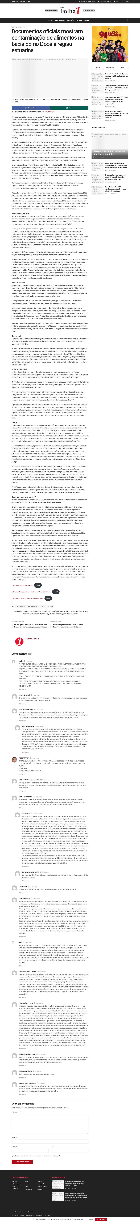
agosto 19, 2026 (111, 182)
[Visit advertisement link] (110, 44)
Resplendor (41, 1184)
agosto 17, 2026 (111, 194)
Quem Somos (15, 1)
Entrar (126, 1)
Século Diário (49, 112)
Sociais (87, 20)
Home (50, 20)
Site (53, 1147)
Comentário (16, 1112)
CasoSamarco (20, 606)
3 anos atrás (29, 661)
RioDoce (50, 606)
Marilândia (28, 1189)
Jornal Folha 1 (33, 639)
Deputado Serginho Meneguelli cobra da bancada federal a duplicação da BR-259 (115, 177)
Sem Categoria (42, 1186)
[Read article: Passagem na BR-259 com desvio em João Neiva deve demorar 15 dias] (110, 146)
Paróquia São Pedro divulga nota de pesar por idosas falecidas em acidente (116, 76)
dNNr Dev (49, 1215)
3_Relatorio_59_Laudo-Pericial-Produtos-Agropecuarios (27, 598)
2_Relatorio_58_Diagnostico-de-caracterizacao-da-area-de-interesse (31, 591)
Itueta (26, 1186)
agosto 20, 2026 (99, 157)
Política (79, 20)
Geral (26, 1181)
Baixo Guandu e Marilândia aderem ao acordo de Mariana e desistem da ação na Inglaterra (116, 165)
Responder (23, 689)
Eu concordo (101, 1219)
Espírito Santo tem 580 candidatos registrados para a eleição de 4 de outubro (115, 189)
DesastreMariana (32, 606)
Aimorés (70, 20)
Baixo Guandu (60, 20)
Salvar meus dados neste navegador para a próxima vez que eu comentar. (37, 1156)
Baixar (38, 585)
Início (13, 27)
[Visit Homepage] (70, 10)
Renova (43, 606)
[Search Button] (127, 20)
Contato (28, 1)
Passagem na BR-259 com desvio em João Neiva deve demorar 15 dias (74, 1184)
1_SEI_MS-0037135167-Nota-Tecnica (22, 585)
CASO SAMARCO (20, 27)
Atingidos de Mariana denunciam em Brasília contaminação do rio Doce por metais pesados (116, 88)
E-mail (14, 1147)
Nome (14, 1138)
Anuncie (22, 1)
